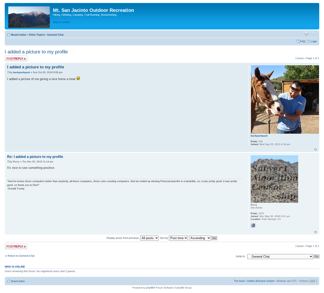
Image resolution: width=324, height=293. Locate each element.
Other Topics (37, 34)
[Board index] (29, 16)
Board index (18, 34)
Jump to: (240, 256)
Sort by (164, 237)
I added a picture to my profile (36, 51)
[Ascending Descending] (203, 237)
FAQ (302, 41)
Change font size (313, 34)
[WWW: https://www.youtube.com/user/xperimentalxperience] (253, 225)
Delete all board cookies (261, 280)
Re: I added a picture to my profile (35, 157)
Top (315, 149)
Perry (16, 161)
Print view (306, 34)
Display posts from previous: (123, 237)
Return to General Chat (21, 255)
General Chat (55, 34)
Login (314, 41)
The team (239, 280)
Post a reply (12, 57)
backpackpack (21, 72)
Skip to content (61, 22)
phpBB (150, 287)
